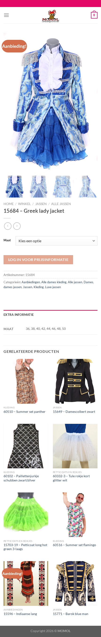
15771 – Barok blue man (70, 614)
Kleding (39, 287)
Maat (7, 240)
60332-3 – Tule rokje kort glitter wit (71, 478)
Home (9, 204)
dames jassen (13, 287)
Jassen (41, 204)
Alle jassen (61, 204)
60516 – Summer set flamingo (74, 545)
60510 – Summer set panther (25, 411)
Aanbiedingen (31, 282)
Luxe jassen (53, 287)
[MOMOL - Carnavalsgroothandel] (50, 15)
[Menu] (6, 15)
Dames (88, 282)
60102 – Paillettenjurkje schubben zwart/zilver (21, 478)
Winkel (24, 204)
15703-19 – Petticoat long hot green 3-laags (25, 547)
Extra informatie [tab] (19, 315)
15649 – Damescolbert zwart (74, 411)
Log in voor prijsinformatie (38, 259)
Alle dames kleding (53, 282)
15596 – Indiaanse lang (20, 614)
